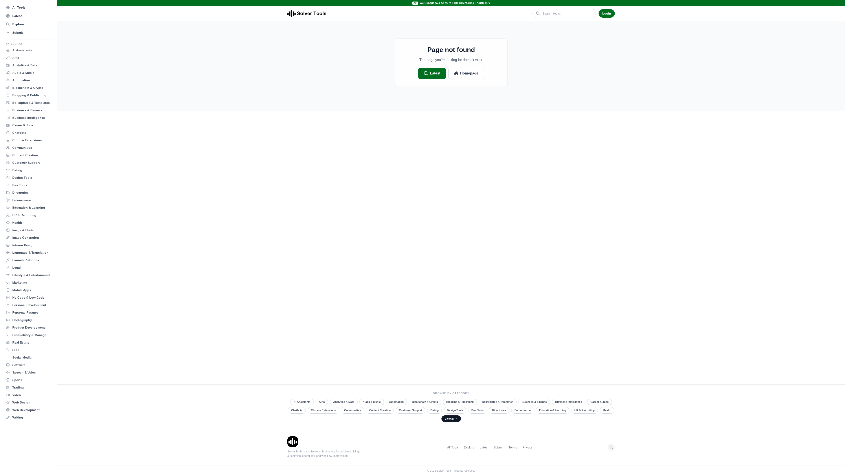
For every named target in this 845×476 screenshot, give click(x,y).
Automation (396, 401)
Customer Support (410, 410)
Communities (352, 410)
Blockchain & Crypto (425, 401)
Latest (435, 73)
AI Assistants (302, 401)
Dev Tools (477, 410)
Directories (499, 410)
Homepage (469, 73)
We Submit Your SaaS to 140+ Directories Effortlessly (455, 3)
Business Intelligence (568, 401)
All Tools (453, 447)
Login (606, 13)
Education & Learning (552, 410)
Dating (434, 410)
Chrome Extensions (323, 410)
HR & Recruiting (584, 410)
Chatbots (297, 410)
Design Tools (455, 410)
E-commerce (522, 410)
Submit (498, 447)
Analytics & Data (343, 401)
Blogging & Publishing (460, 401)
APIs (322, 401)
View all (449, 418)
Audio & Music (372, 401)
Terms (513, 447)
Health (607, 410)
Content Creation (380, 410)
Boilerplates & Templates (497, 401)
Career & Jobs (599, 401)
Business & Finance (534, 401)
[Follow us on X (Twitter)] (611, 447)
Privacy (527, 447)
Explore (469, 447)
